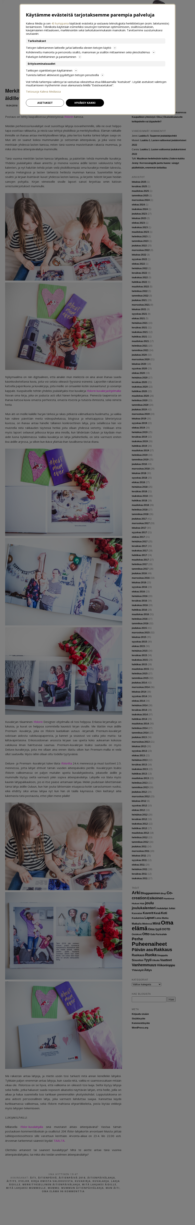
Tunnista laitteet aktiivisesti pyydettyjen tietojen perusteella (62, 75)
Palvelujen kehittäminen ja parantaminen (51, 57)
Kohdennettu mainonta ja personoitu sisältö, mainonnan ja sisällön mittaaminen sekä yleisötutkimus (88, 52)
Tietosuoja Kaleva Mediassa (43, 91)
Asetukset (45, 103)
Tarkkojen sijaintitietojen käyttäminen (49, 70)
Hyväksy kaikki (84, 103)
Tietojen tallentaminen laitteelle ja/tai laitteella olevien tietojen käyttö (68, 48)
